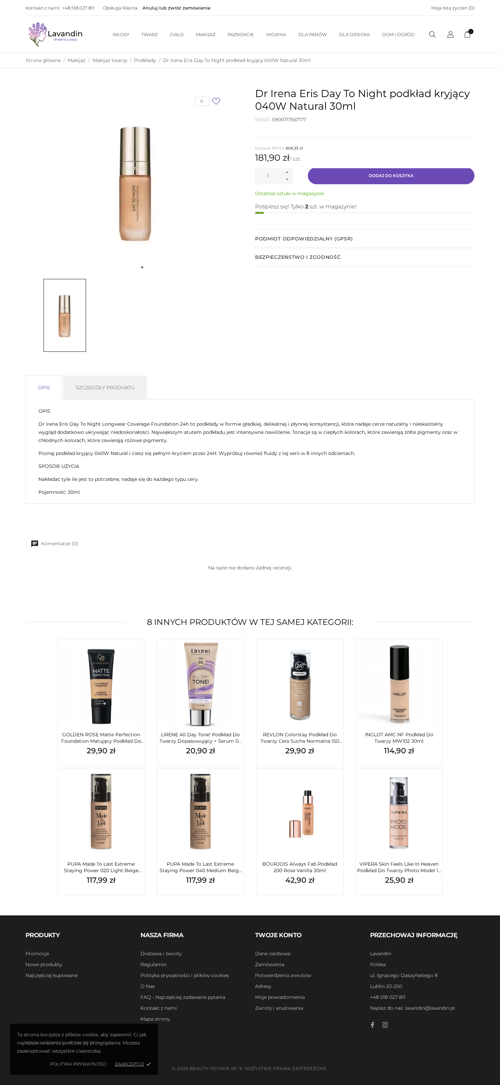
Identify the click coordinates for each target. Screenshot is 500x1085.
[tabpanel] (135, 182)
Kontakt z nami (158, 1008)
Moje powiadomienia (280, 997)
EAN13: (263, 119)
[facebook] (373, 1025)
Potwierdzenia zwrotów (283, 975)
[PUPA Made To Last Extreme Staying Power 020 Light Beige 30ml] (137, 787)
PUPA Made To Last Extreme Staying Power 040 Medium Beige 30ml (200, 867)
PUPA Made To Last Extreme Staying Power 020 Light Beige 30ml (101, 867)
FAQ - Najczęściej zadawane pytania (182, 997)
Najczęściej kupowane (52, 975)
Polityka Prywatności (78, 1064)
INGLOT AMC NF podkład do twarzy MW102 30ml (399, 738)
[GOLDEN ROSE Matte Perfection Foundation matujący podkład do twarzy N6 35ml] (137, 658)
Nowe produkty (44, 964)
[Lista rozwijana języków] (450, 35)
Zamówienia (269, 964)
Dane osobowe (272, 953)
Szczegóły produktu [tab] (105, 387)
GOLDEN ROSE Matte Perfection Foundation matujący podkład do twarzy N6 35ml (101, 738)
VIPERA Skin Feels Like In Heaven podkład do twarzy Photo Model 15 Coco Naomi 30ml (399, 867)
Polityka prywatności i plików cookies (184, 975)
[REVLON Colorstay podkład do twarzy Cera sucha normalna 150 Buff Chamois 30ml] (336, 658)
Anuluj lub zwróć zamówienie (177, 8)
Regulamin (153, 964)
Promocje (37, 953)
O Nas (147, 986)
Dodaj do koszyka (391, 175)
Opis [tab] (44, 387)
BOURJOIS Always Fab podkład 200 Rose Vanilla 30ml (299, 867)
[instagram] (385, 1025)
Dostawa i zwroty (161, 953)
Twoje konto (278, 935)
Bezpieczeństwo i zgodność (298, 257)
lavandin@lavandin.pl (412, 1008)
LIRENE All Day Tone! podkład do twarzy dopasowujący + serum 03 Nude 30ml (200, 738)
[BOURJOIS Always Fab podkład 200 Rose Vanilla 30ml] (336, 787)
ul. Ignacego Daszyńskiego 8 (404, 975)
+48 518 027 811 (78, 8)
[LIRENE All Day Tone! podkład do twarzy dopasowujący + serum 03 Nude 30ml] (237, 658)
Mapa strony (155, 1019)
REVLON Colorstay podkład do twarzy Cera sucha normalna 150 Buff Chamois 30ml (300, 738)
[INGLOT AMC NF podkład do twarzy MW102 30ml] (435, 658)
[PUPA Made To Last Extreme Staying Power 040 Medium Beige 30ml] (237, 787)
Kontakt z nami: (43, 8)
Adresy (263, 986)
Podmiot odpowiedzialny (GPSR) (304, 239)
